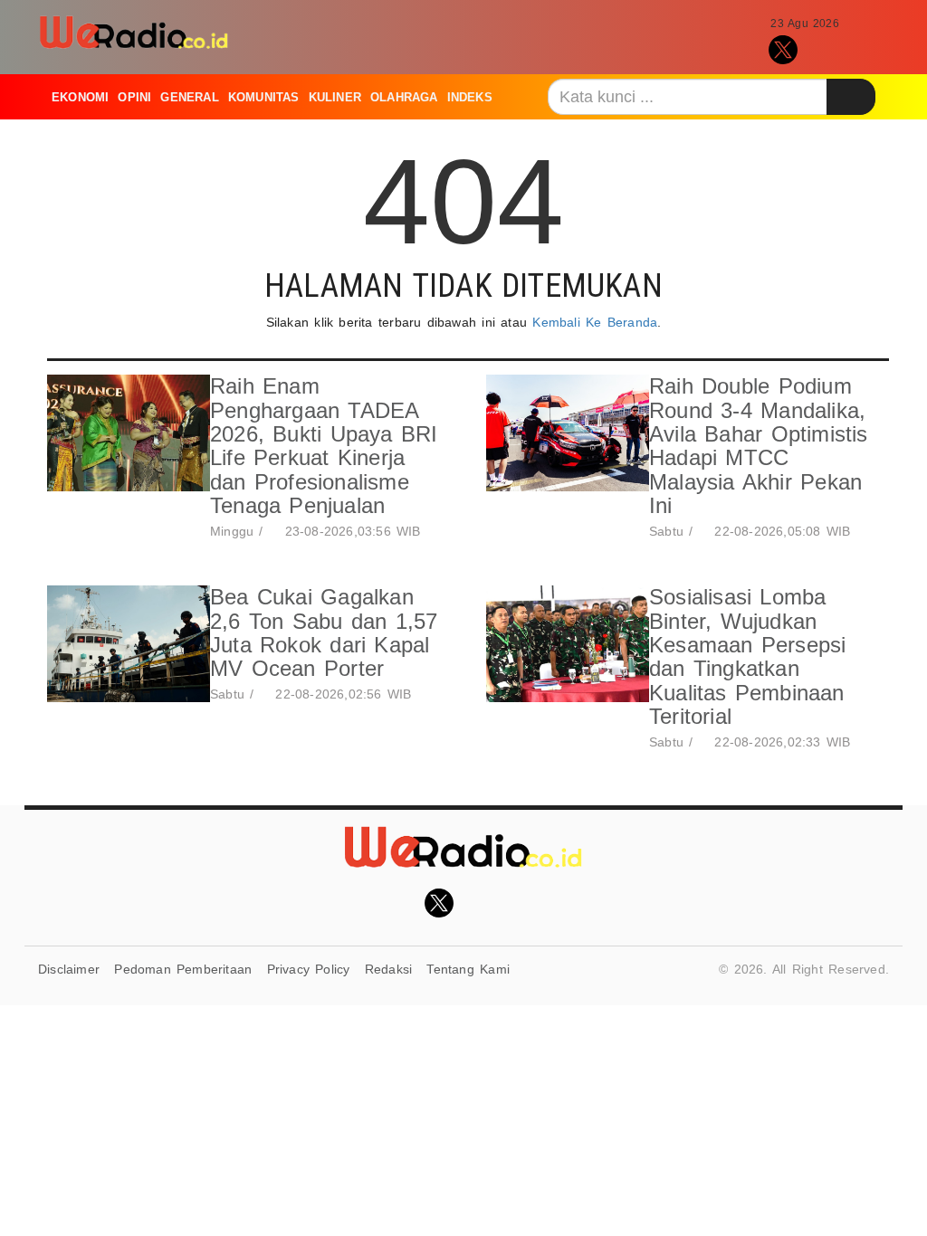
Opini (134, 97)
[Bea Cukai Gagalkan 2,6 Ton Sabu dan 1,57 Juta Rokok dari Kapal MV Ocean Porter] (124, 646)
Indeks (469, 97)
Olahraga (404, 97)
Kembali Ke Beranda (594, 322)
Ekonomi (80, 97)
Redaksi (388, 969)
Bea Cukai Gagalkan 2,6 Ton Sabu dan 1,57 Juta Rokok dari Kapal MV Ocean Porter (324, 632)
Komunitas (264, 97)
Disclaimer (69, 969)
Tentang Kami (468, 969)
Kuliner (335, 97)
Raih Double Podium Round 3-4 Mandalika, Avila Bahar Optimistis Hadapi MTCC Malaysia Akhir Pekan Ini (758, 446)
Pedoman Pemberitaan (183, 969)
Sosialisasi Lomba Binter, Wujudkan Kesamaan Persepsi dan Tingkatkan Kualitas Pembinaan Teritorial (747, 656)
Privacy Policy (308, 969)
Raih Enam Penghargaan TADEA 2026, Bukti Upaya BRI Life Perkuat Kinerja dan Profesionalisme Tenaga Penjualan (324, 446)
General (189, 97)
